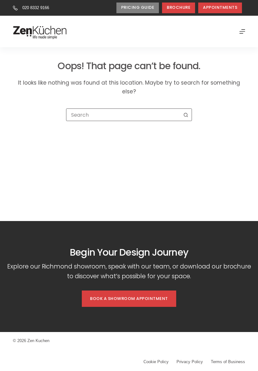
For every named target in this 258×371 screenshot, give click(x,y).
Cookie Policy (156, 361)
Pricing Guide (137, 7)
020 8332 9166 (35, 7)
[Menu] (242, 31)
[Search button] (186, 115)
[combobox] (123, 114)
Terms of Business (228, 361)
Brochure (178, 7)
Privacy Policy (190, 361)
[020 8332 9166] (15, 8)
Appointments (220, 7)
